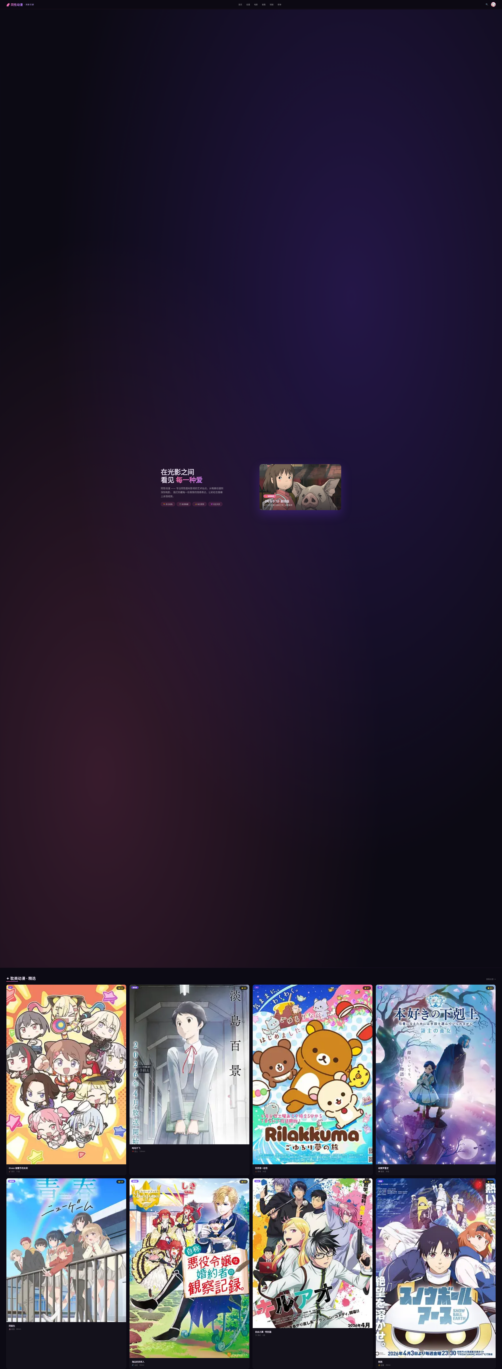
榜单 (279, 4)
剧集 (264, 4)
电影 (256, 4)
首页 (240, 4)
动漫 (248, 4)
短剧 (271, 4)
